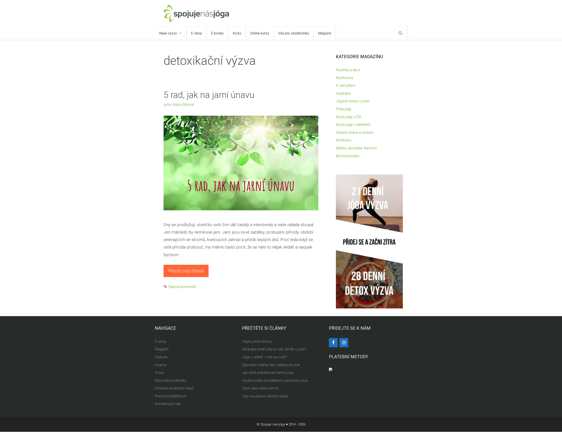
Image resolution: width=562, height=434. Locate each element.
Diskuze (161, 357)
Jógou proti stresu (257, 341)
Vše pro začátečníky (293, 33)
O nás (159, 372)
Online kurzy (259, 33)
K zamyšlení (345, 85)
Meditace (343, 140)
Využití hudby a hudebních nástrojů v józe (275, 380)
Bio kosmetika (347, 156)
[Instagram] (343, 342)
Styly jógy (343, 109)
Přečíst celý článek (186, 271)
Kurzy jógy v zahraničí (353, 124)
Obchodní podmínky (170, 380)
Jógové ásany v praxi (352, 101)
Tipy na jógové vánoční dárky (265, 396)
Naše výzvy (168, 33)
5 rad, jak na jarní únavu (209, 95)
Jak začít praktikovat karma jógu (268, 372)
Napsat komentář (182, 287)
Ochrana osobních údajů (174, 388)
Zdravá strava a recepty (355, 132)
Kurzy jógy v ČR (348, 117)
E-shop (196, 33)
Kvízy (237, 33)
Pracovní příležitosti (170, 396)
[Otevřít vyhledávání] (400, 33)
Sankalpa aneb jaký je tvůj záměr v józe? (274, 349)
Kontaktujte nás (168, 404)
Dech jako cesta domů (260, 388)
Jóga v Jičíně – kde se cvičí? (264, 357)
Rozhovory (344, 78)
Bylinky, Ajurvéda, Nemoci (356, 148)
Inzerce (161, 365)
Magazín (324, 33)
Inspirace (343, 93)
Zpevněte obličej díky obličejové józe (271, 365)
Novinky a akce (348, 70)
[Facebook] (333, 342)
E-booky (217, 33)
